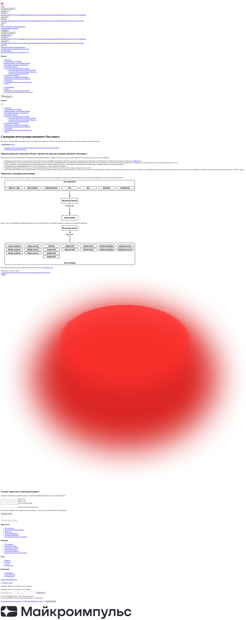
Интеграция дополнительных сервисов (17, 79)
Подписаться (41, 593)
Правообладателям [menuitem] (41, 21)
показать (12, 144)
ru (2, 6)
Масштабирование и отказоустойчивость (18, 82)
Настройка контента (11, 67)
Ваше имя (22, 499)
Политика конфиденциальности (11, 601)
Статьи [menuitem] (14, 26)
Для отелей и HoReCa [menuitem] (54, 21)
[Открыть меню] (12, 35)
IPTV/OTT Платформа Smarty (19, 39)
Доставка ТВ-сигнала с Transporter (75, 39)
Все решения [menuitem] (5, 21)
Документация (5, 28)
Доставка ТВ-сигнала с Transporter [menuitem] (75, 15)
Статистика (8, 80)
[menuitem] (5, 9)
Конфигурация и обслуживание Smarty (17, 63)
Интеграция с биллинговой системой (17, 68)
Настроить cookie (7, 514)
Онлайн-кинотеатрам (28, 43)
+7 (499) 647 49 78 (23, 52)
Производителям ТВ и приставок (73, 43)
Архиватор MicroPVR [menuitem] (56, 15)
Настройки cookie (50, 601)
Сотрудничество (23, 49)
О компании (14, 28)
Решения (4, 17)
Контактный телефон (25, 503)
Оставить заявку (6, 50)
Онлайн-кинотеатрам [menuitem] (28, 21)
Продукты (4, 11)
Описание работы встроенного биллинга (21, 70)
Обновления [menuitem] (21, 26)
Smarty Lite (33, 39)
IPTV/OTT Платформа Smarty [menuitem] (19, 15)
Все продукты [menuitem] (5, 15)
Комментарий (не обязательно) (28, 507)
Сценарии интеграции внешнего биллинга (22, 72)
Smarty (7, 89)
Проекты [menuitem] (9, 26)
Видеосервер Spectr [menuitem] (43, 15)
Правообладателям (41, 43)
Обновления (21, 47)
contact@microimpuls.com (9, 52)
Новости (3, 47)
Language (4, 30)
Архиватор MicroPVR (56, 39)
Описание (8, 60)
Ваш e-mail (22, 501)
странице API (48, 267)
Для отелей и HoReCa (54, 43)
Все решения (5, 43)
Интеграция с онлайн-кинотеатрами (16, 77)
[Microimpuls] (11, 4)
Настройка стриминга (12, 75)
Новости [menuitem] (3, 26)
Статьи (14, 47)
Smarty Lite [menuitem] (33, 15)
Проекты (9, 47)
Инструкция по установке (13, 61)
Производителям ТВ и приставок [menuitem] (73, 21)
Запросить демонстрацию (9, 520)
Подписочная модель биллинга (18, 73)
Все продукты (5, 39)
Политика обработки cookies (33, 601)
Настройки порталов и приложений (16, 65)
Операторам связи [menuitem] (15, 21)
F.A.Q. (7, 84)
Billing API (136, 161)
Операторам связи (15, 43)
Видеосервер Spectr (43, 39)
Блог (3, 23)
